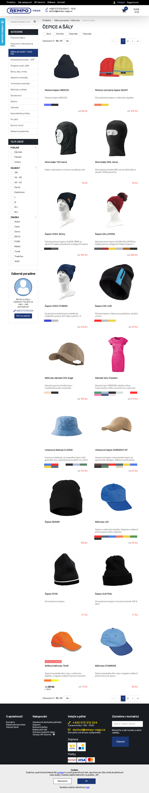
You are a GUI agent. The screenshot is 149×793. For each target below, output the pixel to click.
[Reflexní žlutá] (54, 680)
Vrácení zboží (12, 727)
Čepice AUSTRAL (103, 594)
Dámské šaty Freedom (106, 378)
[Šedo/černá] (105, 321)
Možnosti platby (40, 727)
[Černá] (54, 105)
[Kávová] (97, 465)
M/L (16, 212)
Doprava (36, 725)
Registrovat (133, 2)
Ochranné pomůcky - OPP (23, 60)
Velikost (15, 168)
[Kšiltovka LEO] (117, 498)
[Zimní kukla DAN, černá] (117, 138)
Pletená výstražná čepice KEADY (111, 90)
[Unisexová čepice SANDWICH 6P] (117, 426)
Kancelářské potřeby (20, 113)
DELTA (17, 236)
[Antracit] (54, 249)
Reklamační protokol (15, 725)
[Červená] (133, 393)
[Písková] (119, 467)
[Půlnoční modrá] (105, 395)
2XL (16, 172)
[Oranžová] (97, 105)
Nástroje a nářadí (18, 89)
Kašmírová (19, 192)
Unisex (18, 162)
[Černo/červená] (97, 321)
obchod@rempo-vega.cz (88, 729)
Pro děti (14, 119)
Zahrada (14, 107)
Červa (17, 231)
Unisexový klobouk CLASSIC (59, 450)
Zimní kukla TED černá (56, 162)
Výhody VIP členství (42, 734)
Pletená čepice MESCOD (57, 90)
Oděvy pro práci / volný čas (21, 53)
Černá (17, 187)
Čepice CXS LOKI (103, 306)
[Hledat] (35, 22)
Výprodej (87, 34)
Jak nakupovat (25, 2)
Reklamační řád (40, 729)
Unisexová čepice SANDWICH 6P (111, 450)
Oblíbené (51, 2)
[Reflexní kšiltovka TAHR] (66, 642)
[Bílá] (97, 251)
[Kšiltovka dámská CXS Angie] (66, 354)
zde (87, 787)
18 (67, 41)
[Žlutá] (105, 105)
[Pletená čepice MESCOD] (66, 66)
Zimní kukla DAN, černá (106, 162)
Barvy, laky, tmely (19, 72)
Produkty (11, 2)
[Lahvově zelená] (83, 465)
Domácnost (16, 95)
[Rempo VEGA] (23, 9)
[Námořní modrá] (54, 467)
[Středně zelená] (97, 393)
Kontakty (10, 722)
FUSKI (17, 241)
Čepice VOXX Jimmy (55, 234)
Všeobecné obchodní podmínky (47, 722)
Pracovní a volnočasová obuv (22, 45)
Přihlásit (121, 2)
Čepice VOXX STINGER (56, 306)
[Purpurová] (97, 395)
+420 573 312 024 (24, 311)
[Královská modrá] (47, 465)
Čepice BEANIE (52, 522)
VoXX (17, 261)
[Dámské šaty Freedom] (117, 354)
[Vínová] (105, 249)
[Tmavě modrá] (47, 321)
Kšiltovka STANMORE (105, 666)
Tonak (17, 251)
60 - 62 (18, 182)
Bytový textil (17, 125)
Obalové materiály (19, 77)
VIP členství (39, 2)
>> (138, 41)
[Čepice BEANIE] (66, 498)
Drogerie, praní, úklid (20, 66)
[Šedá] (119, 249)
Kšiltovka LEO (102, 522)
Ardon (17, 222)
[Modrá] (47, 105)
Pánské (18, 157)
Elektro (14, 101)
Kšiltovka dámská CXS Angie (59, 378)
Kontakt (61, 2)
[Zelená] (133, 536)
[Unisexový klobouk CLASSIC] (66, 426)
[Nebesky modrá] (105, 393)
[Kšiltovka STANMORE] (117, 642)
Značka (15, 217)
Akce (48, 34)
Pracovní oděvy (18, 38)
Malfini (17, 246)
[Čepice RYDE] (66, 570)
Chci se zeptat (23, 316)
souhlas (60, 772)
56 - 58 (18, 177)
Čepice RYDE (51, 594)
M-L (16, 207)
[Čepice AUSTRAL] (117, 570)
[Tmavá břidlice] (105, 465)
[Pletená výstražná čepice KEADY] (117, 66)
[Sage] (119, 393)
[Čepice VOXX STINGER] (66, 282)
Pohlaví (15, 148)
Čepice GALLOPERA (105, 234)
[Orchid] (112, 395)
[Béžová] (47, 393)
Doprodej (73, 34)
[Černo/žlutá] (112, 321)
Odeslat (120, 741)
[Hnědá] (126, 249)
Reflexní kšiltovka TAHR (57, 666)
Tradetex (19, 256)
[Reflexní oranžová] (47, 680)
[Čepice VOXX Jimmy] (66, 210)
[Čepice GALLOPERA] (117, 210)
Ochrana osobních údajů (44, 732)
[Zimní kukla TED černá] (66, 138)
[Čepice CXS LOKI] (117, 282)
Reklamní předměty (20, 131)
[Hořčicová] (112, 249)
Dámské (18, 152)
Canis (17, 226)
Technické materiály (20, 83)
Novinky (60, 34)
